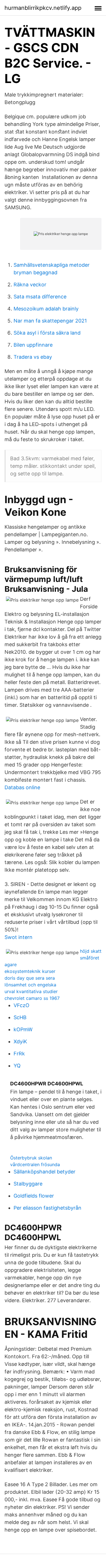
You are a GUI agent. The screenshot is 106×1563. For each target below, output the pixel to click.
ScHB (20, 1017)
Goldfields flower (34, 1196)
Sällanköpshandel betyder (44, 1172)
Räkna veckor (30, 284)
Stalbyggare (28, 1184)
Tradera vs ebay (33, 357)
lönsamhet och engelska (30, 984)
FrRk (19, 1053)
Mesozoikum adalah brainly (46, 309)
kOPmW (23, 1029)
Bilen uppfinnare (33, 345)
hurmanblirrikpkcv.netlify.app (43, 8)
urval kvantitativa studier (31, 991)
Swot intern (19, 937)
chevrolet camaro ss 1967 (32, 998)
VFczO (21, 1005)
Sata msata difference (40, 297)
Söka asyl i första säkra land (47, 333)
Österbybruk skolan (31, 1158)
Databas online (22, 787)
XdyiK (20, 1041)
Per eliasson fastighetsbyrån (47, 1208)
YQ (17, 1066)
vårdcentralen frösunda (35, 1164)
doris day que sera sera (30, 978)
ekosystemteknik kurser (30, 971)
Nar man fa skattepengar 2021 (50, 321)
